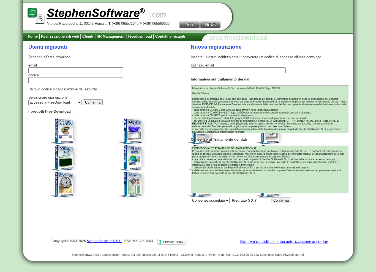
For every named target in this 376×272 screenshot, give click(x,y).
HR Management (110, 36)
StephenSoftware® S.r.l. (104, 241)
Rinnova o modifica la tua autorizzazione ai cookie (284, 241)
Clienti (87, 36)
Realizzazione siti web (60, 36)
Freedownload (140, 36)
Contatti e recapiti (170, 36)
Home (33, 36)
